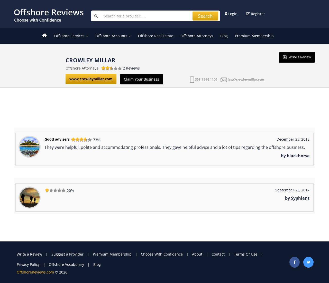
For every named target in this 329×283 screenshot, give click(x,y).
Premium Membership (254, 35)
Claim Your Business (141, 79)
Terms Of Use (245, 254)
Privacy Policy (28, 264)
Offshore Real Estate (155, 35)
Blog (224, 35)
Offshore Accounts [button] (111, 35)
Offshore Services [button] (70, 35)
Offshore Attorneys (196, 35)
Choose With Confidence (162, 254)
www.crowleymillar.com (91, 78)
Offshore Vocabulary (66, 264)
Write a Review (300, 57)
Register (257, 13)
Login (232, 13)
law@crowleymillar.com (246, 79)
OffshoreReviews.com (35, 272)
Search (205, 16)
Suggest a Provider (67, 254)
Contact (218, 254)
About (197, 254)
